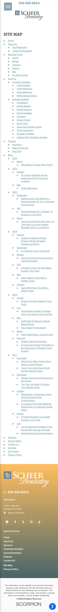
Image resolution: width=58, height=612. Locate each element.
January (20, 284)
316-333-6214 (29, 3)
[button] (52, 606)
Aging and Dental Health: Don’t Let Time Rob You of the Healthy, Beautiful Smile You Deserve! (37, 224)
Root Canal (22, 123)
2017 (14, 355)
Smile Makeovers (29, 188)
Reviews (12, 437)
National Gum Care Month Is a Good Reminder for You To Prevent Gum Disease (37, 201)
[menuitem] (29, 537)
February (21, 338)
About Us (12, 44)
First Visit (16, 151)
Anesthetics (22, 102)
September (22, 195)
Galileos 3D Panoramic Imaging (32, 137)
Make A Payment (20, 148)
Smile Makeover (24, 92)
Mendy (15, 61)
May (19, 185)
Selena (15, 68)
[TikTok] (39, 522)
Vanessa (16, 65)
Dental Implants (24, 113)
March (20, 161)
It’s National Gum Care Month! (35, 251)
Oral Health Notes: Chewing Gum (37, 334)
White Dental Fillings (27, 96)
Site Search (13, 451)
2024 (14, 158)
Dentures (21, 116)
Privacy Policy (15, 455)
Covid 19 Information (22, 51)
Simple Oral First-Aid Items (34, 341)
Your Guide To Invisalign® (33, 328)
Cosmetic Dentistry (21, 82)
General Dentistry (20, 99)
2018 (14, 295)
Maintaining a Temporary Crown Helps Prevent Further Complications (36, 397)
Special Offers (14, 441)
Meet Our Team (15, 54)
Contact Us (13, 444)
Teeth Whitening (24, 89)
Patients (12, 141)
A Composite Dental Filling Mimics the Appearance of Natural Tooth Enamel (37, 348)
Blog (10, 155)
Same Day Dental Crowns (29, 127)
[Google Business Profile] (7, 522)
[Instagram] (31, 522)
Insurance (17, 144)
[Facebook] (15, 522)
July (19, 208)
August (20, 254)
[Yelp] (23, 522)
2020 (14, 192)
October (20, 172)
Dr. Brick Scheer (20, 75)
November (22, 375)
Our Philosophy (19, 47)
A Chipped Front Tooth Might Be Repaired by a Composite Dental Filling (36, 407)
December (22, 358)
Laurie (15, 58)
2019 (14, 231)
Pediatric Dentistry (25, 134)
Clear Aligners (23, 85)
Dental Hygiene (24, 109)
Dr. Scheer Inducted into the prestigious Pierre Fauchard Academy (34, 178)
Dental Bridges (24, 106)
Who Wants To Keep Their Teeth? (37, 165)
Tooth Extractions (25, 130)
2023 (14, 169)
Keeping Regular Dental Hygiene (37, 433)
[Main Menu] (8, 6)
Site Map (12, 448)
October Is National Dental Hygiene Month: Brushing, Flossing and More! (33, 241)
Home (11, 40)
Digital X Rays (23, 120)
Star (14, 71)
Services (12, 79)
